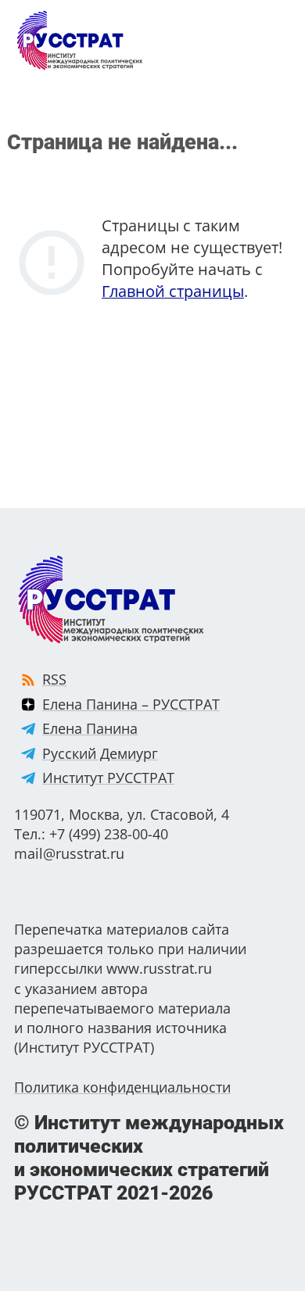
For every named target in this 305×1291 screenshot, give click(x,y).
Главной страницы (173, 291)
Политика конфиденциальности (122, 1087)
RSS (54, 679)
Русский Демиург (100, 753)
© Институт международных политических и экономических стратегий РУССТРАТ (149, 1158)
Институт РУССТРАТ (108, 777)
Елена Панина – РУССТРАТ (131, 704)
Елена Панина (90, 728)
